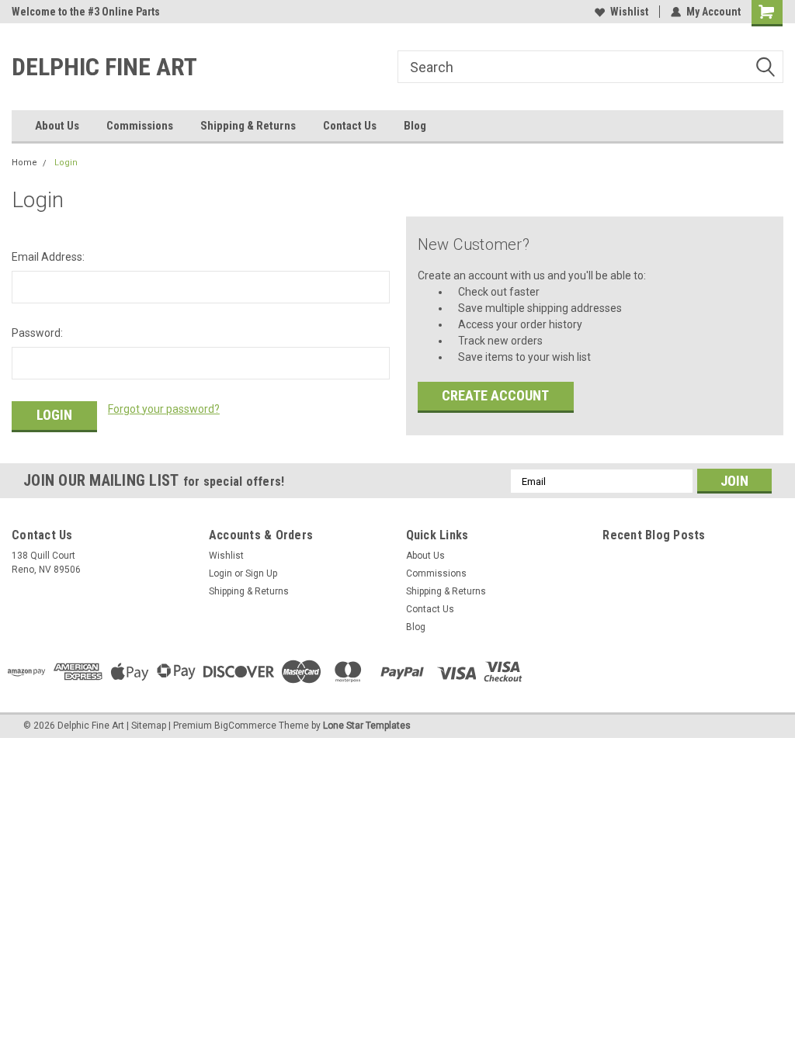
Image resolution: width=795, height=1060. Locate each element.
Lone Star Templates (367, 725)
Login (66, 163)
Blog (415, 126)
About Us (57, 126)
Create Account (495, 395)
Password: (37, 333)
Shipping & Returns (248, 126)
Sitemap (148, 725)
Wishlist (629, 11)
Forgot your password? (164, 409)
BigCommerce (245, 725)
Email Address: (48, 257)
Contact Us (350, 126)
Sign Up (261, 573)
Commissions (139, 126)
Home (24, 163)
